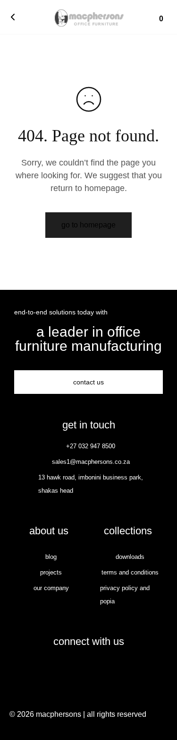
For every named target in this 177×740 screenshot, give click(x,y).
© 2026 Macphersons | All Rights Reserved (77, 714)
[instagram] (98, 668)
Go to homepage (88, 225)
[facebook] (78, 668)
